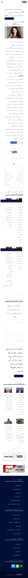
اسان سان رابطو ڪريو (14, 529)
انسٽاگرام (17, 555)
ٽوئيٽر (18, 551)
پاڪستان (18, 485)
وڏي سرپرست (17, 518)
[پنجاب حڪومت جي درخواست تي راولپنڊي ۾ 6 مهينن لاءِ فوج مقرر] (20, 421)
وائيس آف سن (17, 514)
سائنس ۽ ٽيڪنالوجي (14, 504)
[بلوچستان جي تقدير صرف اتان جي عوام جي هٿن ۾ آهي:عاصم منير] (8, 421)
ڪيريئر (18, 526)
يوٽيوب (17, 547)
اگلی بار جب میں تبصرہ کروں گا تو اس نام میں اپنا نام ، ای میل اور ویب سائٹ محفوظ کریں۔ (14, 359)
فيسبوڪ (18, 544)
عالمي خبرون (17, 489)
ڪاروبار (18, 493)
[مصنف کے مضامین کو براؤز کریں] (14, 152)
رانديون (18, 496)
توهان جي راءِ (16, 533)
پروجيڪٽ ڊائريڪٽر (15, 522)
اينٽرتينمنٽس (9, 18)
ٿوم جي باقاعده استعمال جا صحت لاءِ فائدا (19, 177)
